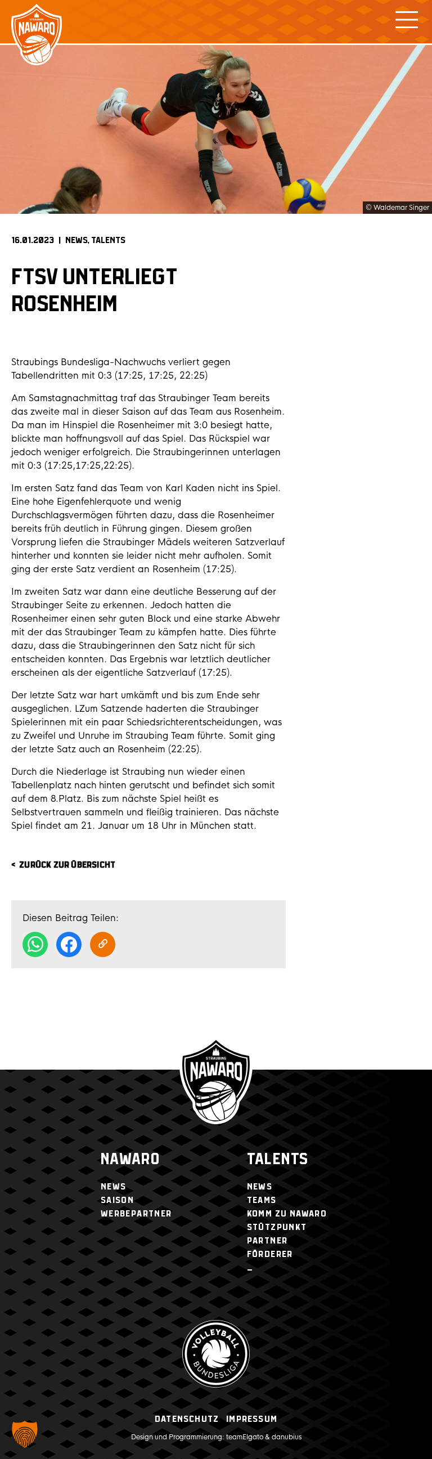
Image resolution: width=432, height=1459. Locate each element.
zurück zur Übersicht (67, 865)
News (76, 240)
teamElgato (244, 1437)
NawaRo (130, 1160)
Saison (117, 1200)
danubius (287, 1437)
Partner (267, 1241)
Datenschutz (187, 1419)
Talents (108, 240)
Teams (262, 1200)
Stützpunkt (277, 1227)
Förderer (270, 1254)
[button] (25, 1434)
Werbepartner (136, 1214)
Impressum (251, 1419)
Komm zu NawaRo (287, 1214)
